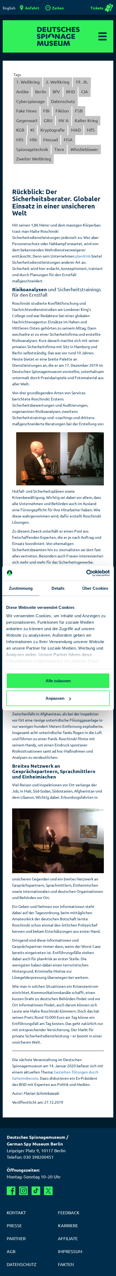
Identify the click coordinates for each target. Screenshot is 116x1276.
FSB (79, 110)
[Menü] (102, 36)
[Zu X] (48, 1190)
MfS (91, 129)
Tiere (59, 149)
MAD (76, 129)
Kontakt (16, 1212)
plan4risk (83, 255)
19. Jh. (82, 81)
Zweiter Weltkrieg (33, 158)
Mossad (50, 139)
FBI (46, 110)
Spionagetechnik (32, 149)
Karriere (68, 1225)
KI (32, 129)
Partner (16, 1238)
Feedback (68, 1212)
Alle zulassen (58, 680)
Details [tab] (58, 588)
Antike (22, 91)
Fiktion (62, 110)
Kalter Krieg (86, 120)
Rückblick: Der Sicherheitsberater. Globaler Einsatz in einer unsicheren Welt (56, 202)
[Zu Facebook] (11, 1190)
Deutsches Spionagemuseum (58, 36)
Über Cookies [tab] (95, 588)
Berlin (40, 91)
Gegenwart (26, 120)
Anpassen (55, 698)
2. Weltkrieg (57, 81)
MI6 (33, 139)
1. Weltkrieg (28, 81)
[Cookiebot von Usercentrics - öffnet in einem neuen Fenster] (86, 573)
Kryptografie (52, 129)
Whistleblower (84, 149)
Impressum (70, 1251)
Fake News (26, 110)
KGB (20, 129)
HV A (64, 120)
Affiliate (68, 1238)
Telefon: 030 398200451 (30, 1157)
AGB (11, 1251)
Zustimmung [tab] (21, 588)
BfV (56, 91)
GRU (48, 120)
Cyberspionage (30, 101)
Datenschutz (63, 101)
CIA (84, 91)
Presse (14, 1225)
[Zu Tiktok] (36, 1190)
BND (70, 91)
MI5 (19, 139)
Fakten (66, 1264)
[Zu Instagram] (23, 1190)
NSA (68, 139)
